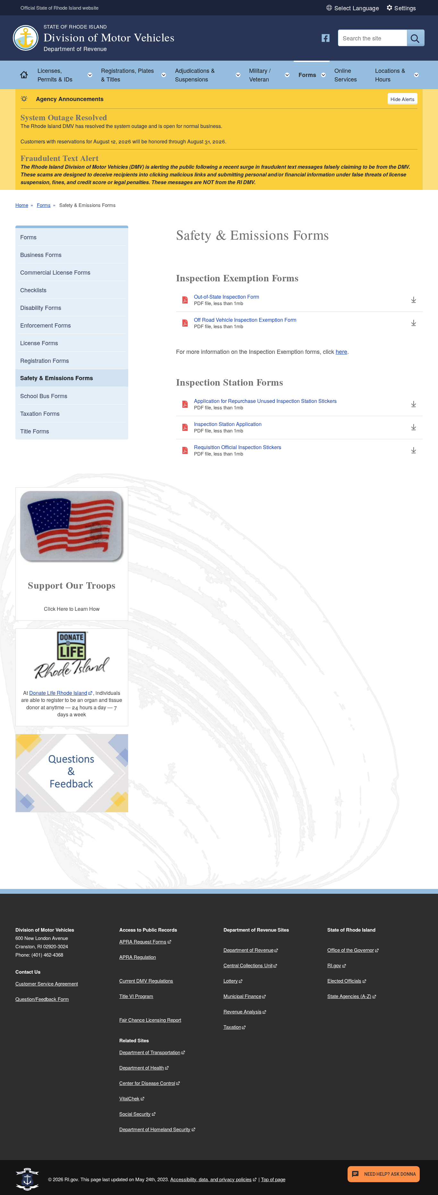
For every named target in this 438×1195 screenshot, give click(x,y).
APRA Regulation (137, 956)
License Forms (39, 342)
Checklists (33, 290)
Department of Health (141, 1067)
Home (21, 204)
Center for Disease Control (147, 1083)
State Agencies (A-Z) (349, 996)
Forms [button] (314, 73)
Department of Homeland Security (154, 1129)
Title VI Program (136, 996)
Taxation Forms (40, 413)
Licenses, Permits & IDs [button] (67, 74)
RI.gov (334, 965)
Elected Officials (344, 980)
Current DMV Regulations (146, 980)
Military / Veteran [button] (271, 74)
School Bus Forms (43, 395)
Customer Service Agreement (46, 983)
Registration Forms (44, 360)
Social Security (135, 1113)
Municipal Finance (242, 996)
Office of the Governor (350, 949)
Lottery (230, 980)
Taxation (232, 1026)
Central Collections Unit (248, 965)
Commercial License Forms (55, 272)
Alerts (408, 99)
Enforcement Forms (45, 325)
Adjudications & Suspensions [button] (209, 74)
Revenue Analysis (242, 1011)
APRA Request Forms (142, 941)
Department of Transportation (149, 1052)
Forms (44, 204)
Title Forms (34, 431)
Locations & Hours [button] (399, 74)
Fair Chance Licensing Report (150, 1019)
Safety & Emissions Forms (56, 378)
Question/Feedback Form (42, 998)
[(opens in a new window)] (325, 38)
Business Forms (41, 254)
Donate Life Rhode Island (58, 692)
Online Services (345, 74)
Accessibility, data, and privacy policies (211, 1179)
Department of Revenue (248, 949)
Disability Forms (40, 307)
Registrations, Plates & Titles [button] (135, 74)
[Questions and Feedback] (71, 773)
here (341, 351)
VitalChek (129, 1098)
